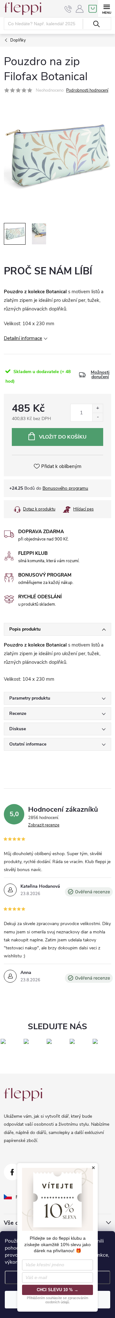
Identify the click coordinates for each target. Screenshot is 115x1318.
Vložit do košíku (63, 437)
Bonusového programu (65, 488)
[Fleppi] (23, 1094)
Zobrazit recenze (43, 825)
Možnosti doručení (100, 374)
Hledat (96, 24)
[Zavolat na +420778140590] (68, 9)
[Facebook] (12, 1172)
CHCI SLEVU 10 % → (57, 1289)
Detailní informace (23, 338)
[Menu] (106, 8)
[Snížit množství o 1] (97, 417)
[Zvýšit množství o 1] (97, 408)
